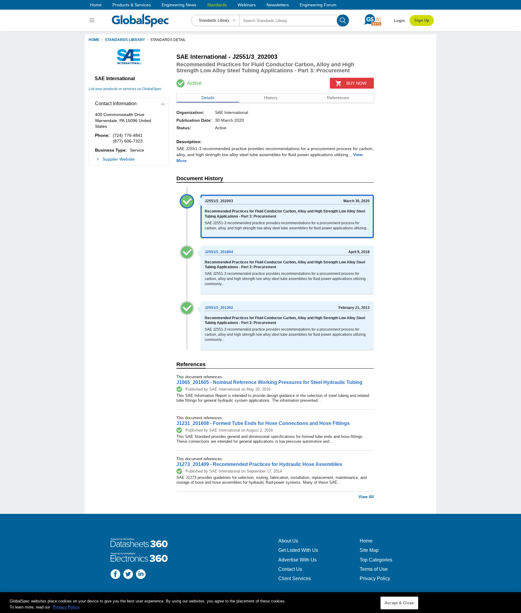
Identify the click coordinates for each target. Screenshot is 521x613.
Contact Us (290, 569)
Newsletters (278, 4)
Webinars (247, 4)
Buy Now (356, 83)
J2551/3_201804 (219, 252)
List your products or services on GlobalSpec (125, 89)
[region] (260, 602)
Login (399, 20)
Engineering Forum (318, 4)
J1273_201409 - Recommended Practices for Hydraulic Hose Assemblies (259, 464)
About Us (288, 540)
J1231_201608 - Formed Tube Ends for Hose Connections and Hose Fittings (263, 423)
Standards (217, 4)
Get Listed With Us (298, 550)
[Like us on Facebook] (115, 574)
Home (96, 4)
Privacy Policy (375, 578)
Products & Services (131, 4)
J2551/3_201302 (219, 308)
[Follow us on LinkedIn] (141, 574)
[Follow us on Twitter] (128, 574)
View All (366, 497)
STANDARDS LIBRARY (125, 40)
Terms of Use (374, 569)
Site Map (369, 550)
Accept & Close (399, 603)
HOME (94, 40)
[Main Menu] (93, 20)
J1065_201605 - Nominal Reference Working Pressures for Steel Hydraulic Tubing (269, 382)
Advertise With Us (297, 559)
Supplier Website (119, 159)
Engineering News (179, 4)
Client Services (294, 578)
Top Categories (376, 559)
